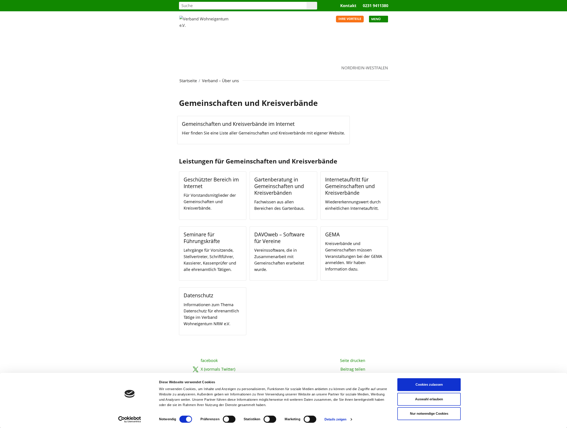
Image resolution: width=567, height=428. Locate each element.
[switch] (229, 419)
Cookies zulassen (429, 384)
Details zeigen (335, 419)
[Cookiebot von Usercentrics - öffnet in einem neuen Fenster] (129, 419)
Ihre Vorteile (349, 19)
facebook (209, 360)
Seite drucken (352, 360)
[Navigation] (378, 19)
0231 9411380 (375, 5)
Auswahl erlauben (429, 399)
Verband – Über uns (220, 80)
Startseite (188, 80)
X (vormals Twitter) (218, 369)
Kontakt (348, 5)
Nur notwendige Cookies (429, 413)
